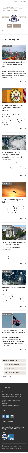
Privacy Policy (5, 448)
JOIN (9, 26)
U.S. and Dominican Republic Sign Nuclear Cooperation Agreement (12, 107)
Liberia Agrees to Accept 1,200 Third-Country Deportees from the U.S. (13, 64)
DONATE (17, 26)
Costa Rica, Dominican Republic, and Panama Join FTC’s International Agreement (14, 244)
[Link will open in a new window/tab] (3, 416)
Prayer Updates (6, 46)
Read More (23, 81)
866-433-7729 (9, 395)
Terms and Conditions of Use (16, 448)
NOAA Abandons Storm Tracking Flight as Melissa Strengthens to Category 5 (12, 154)
